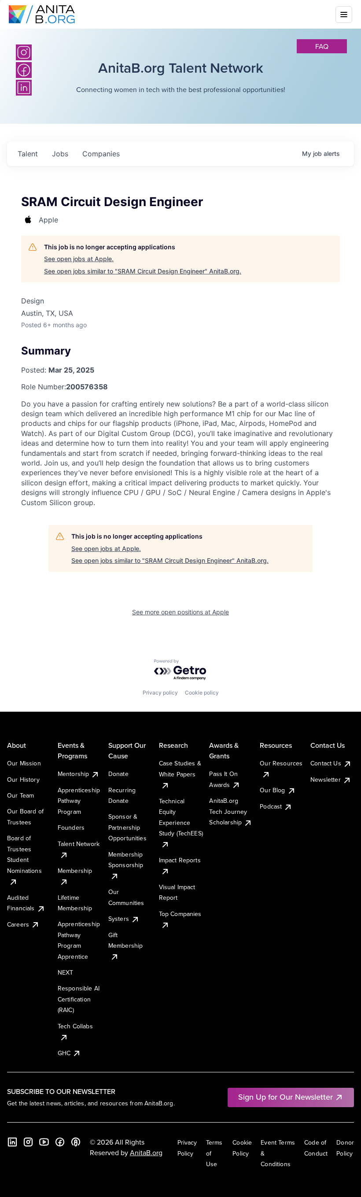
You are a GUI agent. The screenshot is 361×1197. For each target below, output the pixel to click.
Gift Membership (125, 940)
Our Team (20, 795)
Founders (71, 827)
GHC (64, 1053)
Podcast (271, 806)
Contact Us (325, 763)
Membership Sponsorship (126, 859)
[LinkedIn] (12, 1142)
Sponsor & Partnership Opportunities (127, 827)
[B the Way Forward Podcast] (75, 1142)
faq (321, 46)
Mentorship (73, 773)
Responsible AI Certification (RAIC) (78, 999)
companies (101, 153)
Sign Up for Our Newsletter (285, 1096)
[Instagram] (23, 52)
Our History (23, 779)
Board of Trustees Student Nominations (24, 854)
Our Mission (24, 763)
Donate (118, 773)
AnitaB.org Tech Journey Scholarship (228, 811)
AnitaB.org (146, 1152)
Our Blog (272, 790)
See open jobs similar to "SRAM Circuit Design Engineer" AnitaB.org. (142, 271)
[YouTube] (44, 1142)
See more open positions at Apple (180, 612)
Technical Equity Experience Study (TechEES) (181, 817)
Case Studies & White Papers (180, 768)
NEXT (66, 972)
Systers (118, 918)
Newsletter (325, 779)
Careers (18, 924)
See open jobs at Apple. (79, 258)
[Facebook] (60, 1142)
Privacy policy (160, 692)
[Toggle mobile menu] (343, 14)
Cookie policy (202, 692)
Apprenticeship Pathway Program (79, 801)
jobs (60, 153)
